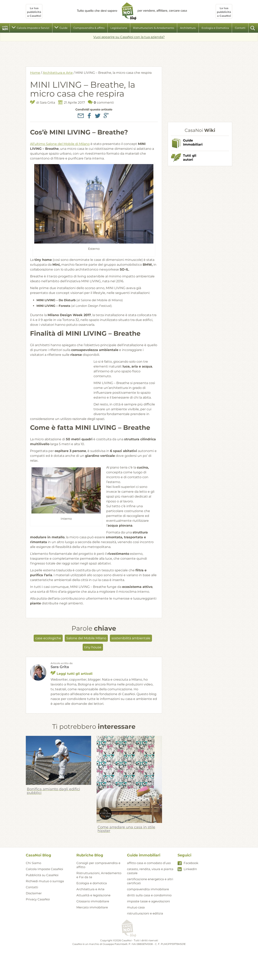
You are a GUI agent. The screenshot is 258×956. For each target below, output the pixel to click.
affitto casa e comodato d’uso (149, 863)
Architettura (188, 27)
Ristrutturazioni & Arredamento (153, 27)
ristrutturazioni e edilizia (145, 913)
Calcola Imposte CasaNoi (44, 869)
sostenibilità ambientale (130, 638)
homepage (5, 28)
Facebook (191, 863)
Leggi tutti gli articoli (75, 674)
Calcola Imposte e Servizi (33, 27)
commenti (104, 102)
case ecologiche (48, 638)
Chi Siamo (33, 863)
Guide (63, 27)
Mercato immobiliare (92, 907)
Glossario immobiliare (92, 901)
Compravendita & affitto (89, 27)
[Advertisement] (129, 52)
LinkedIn (190, 869)
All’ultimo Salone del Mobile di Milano (60, 144)
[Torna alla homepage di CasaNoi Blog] (129, 929)
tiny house (92, 647)
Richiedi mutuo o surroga (45, 881)
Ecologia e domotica (91, 883)
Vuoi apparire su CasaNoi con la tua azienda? (129, 37)
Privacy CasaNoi (38, 899)
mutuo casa (136, 907)
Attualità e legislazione (93, 895)
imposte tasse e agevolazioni (148, 901)
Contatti (240, 27)
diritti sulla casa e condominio (149, 895)
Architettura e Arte (58, 73)
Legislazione (118, 27)
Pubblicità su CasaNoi (42, 875)
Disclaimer (34, 893)
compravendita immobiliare (148, 889)
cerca (253, 28)
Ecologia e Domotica (215, 27)
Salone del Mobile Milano (86, 638)
